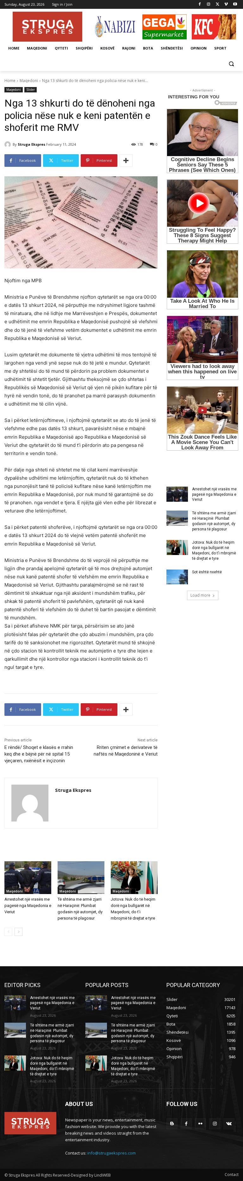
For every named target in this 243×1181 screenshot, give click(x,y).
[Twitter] (217, 4)
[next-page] (18, 932)
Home (10, 80)
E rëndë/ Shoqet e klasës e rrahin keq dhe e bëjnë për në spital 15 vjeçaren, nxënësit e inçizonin (38, 754)
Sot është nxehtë (207, 572)
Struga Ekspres (31, 144)
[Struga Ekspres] (8, 144)
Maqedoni (29, 80)
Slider (30, 89)
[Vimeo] (226, 4)
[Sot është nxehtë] (177, 577)
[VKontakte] (228, 1123)
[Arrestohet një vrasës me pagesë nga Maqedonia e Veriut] (27, 877)
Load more (200, 595)
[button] (231, 63)
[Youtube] (235, 4)
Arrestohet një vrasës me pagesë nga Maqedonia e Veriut (27, 905)
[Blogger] (172, 1123)
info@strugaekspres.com (111, 1153)
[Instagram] (208, 4)
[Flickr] (200, 1123)
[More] (126, 160)
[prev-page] (8, 932)
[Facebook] (199, 4)
